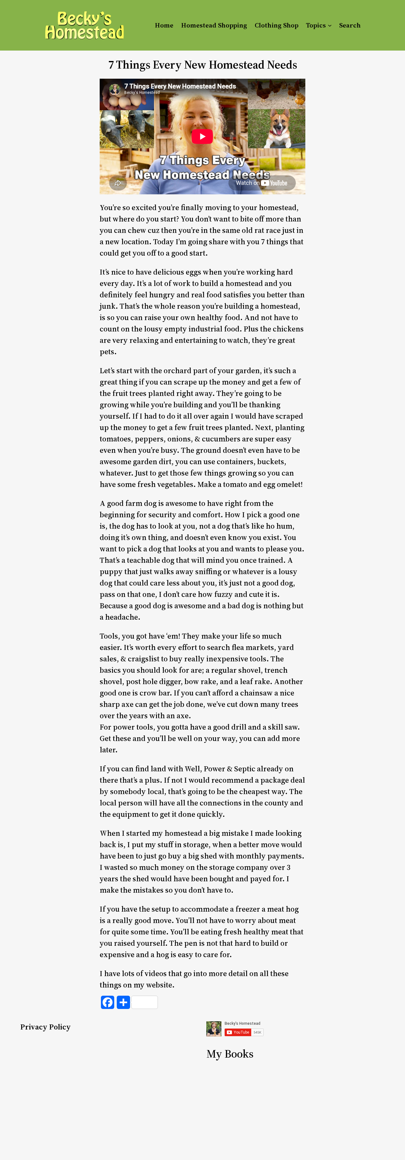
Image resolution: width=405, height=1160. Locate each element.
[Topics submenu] (330, 25)
